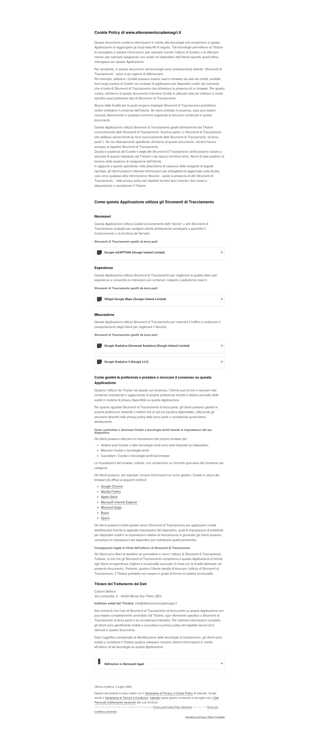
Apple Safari (109, 496)
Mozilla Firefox (111, 491)
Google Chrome (112, 486)
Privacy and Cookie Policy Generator (172, 707)
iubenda (155, 698)
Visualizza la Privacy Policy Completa (205, 717)
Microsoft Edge (111, 507)
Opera (105, 518)
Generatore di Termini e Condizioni (126, 698)
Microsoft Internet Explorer (119, 502)
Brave (105, 513)
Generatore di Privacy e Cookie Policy (169, 693)
